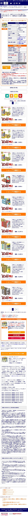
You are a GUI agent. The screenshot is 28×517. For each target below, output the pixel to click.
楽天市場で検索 (16, 335)
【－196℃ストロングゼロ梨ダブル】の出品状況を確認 (21, 38)
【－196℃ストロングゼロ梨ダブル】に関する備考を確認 (21, 42)
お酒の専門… (10, 144)
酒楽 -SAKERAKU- (14, 509)
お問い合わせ (20, 510)
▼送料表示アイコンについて (8, 492)
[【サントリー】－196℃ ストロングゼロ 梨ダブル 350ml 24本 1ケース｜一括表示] (14, 92)
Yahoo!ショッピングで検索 (16, 338)
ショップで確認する (13, 125)
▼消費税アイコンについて (7, 490)
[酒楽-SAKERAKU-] (5, 4)
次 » (17, 309)
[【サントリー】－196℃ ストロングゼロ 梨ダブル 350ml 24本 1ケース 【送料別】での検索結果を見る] (14, 88)
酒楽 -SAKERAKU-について (11, 510)
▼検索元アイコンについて (7, 494)
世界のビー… (10, 122)
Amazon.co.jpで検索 (6, 67)
